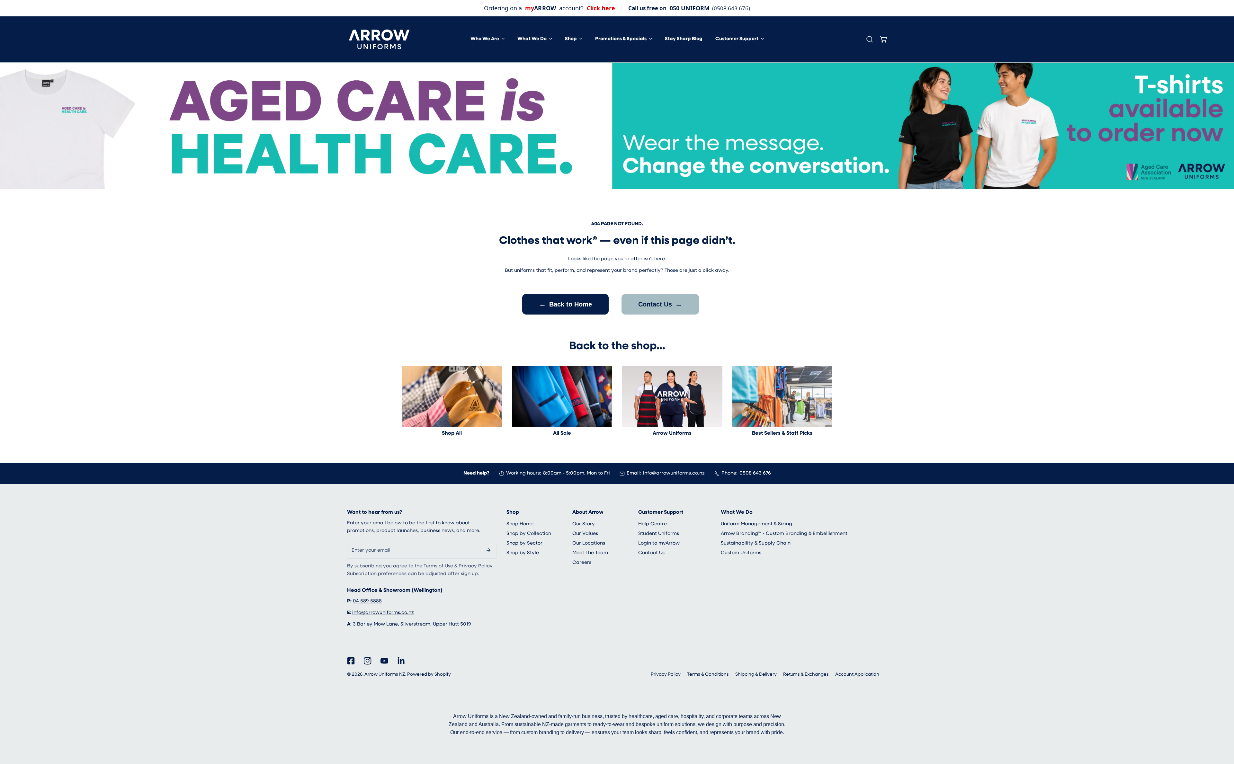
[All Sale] (562, 396)
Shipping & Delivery (756, 674)
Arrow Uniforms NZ (384, 674)
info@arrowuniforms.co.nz (674, 473)
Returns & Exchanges (806, 674)
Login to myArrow (659, 543)
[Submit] (488, 550)
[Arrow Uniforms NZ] (379, 39)
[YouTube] (384, 661)
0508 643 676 (755, 473)
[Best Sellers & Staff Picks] (782, 396)
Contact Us (660, 304)
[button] (487, 39)
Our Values (585, 533)
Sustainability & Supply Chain (756, 543)
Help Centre (652, 524)
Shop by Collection (528, 533)
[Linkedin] (401, 661)
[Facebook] (351, 661)
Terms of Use (438, 566)
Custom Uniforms (741, 553)
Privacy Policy (666, 674)
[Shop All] (452, 396)
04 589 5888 (367, 601)
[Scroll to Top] (1222, 730)
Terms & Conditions (708, 674)
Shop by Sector (524, 543)
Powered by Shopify (429, 674)
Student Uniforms (658, 533)
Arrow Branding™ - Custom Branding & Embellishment (784, 533)
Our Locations (588, 543)
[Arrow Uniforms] (672, 396)
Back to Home (565, 304)
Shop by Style (522, 553)
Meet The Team (590, 553)
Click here (601, 8)
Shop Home (519, 524)
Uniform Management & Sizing (756, 524)
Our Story (583, 524)
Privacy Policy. (476, 566)
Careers (581, 562)
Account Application (857, 674)
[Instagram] (367, 661)
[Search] (870, 39)
